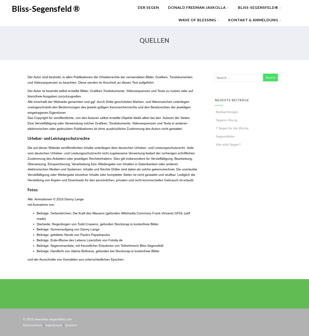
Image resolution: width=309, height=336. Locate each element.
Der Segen (148, 7)
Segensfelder (225, 136)
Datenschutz (33, 325)
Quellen (71, 325)
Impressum (53, 325)
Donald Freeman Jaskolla (197, 7)
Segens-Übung (226, 120)
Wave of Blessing (197, 20)
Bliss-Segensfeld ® (46, 9)
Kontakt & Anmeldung (253, 20)
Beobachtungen (227, 112)
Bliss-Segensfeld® (258, 7)
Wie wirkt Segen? (228, 144)
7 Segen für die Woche (232, 128)
